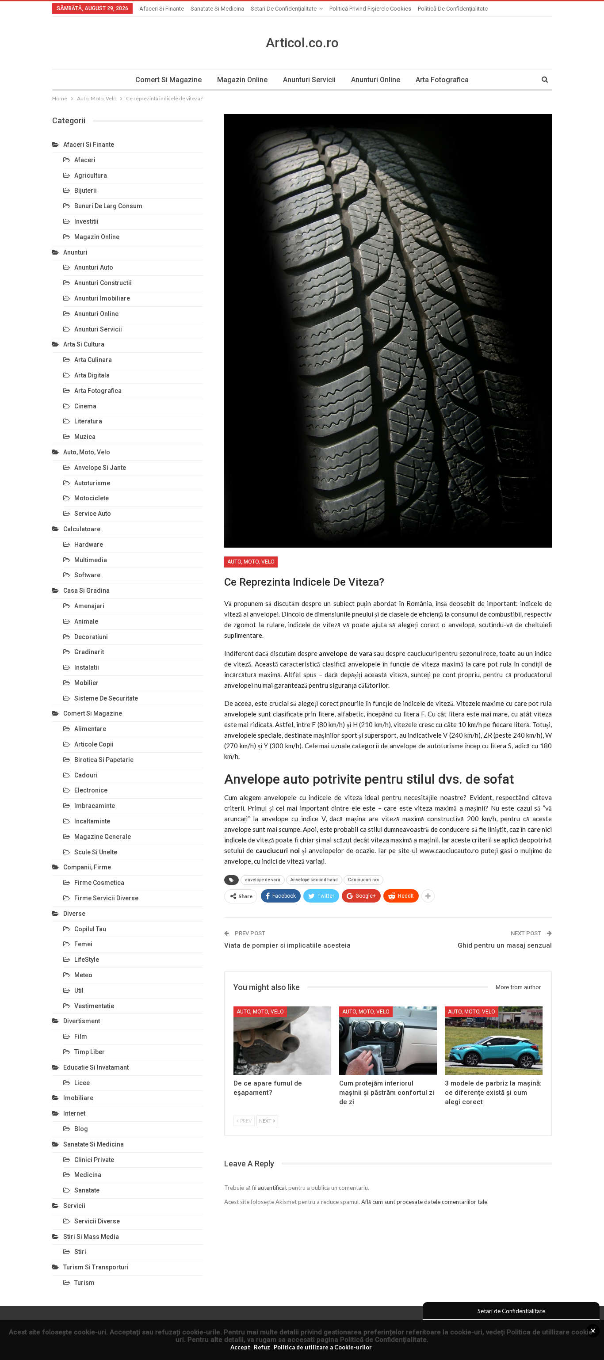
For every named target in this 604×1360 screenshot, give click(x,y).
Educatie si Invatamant (96, 1067)
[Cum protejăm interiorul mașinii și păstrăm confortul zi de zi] (388, 1040)
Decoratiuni (91, 636)
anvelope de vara (262, 879)
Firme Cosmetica (99, 882)
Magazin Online (242, 80)
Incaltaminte (92, 821)
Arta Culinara (93, 359)
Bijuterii (85, 190)
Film (80, 1036)
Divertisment (81, 1021)
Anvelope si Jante (100, 467)
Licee (82, 1082)
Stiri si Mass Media (91, 1236)
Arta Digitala (92, 375)
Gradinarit (89, 651)
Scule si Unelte (95, 852)
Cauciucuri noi (363, 879)
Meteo (83, 975)
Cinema (85, 406)
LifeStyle (86, 959)
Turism (84, 1282)
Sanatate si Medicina (217, 8)
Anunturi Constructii (103, 282)
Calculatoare (81, 529)
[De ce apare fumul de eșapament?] (282, 1040)
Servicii (74, 1205)
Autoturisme (92, 483)
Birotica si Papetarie (104, 759)
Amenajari (89, 606)
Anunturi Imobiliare (102, 298)
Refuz (262, 1347)
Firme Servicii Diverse (106, 898)
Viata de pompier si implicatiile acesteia (287, 945)
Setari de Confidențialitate (284, 8)
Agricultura (90, 175)
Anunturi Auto (93, 267)
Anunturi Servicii (309, 80)
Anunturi (75, 252)
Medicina (87, 1174)
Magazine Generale (102, 836)
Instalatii (86, 667)
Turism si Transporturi (96, 1267)
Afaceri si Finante (161, 8)
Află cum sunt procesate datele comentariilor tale (424, 1201)
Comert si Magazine (168, 80)
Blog (81, 1128)
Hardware (88, 544)
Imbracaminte (94, 805)
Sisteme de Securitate (106, 698)
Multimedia (90, 560)
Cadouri (86, 775)
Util (79, 990)
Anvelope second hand (314, 879)
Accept (240, 1347)
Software (87, 575)
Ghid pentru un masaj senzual (505, 945)
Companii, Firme (87, 867)
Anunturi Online (375, 80)
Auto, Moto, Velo (251, 562)
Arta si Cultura (83, 344)
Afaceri (85, 160)
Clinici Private (94, 1159)
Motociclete (91, 498)
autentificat (272, 1187)
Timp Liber (89, 1051)
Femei (83, 944)
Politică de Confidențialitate (383, 1340)
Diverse (74, 913)
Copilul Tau (90, 929)
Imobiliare (78, 1097)
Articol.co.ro (302, 42)
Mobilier (86, 682)
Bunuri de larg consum (108, 206)
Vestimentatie (94, 1006)
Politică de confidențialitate (453, 8)
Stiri (80, 1251)
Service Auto (92, 513)
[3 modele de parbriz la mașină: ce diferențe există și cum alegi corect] (494, 1040)
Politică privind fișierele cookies (370, 8)
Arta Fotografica (442, 80)
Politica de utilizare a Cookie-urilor (323, 1347)
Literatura (88, 421)
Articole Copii (94, 744)
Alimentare (90, 728)
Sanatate (86, 1190)
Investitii (86, 221)
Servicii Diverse (97, 1221)
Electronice (90, 790)
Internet (74, 1113)
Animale (86, 621)
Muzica (85, 436)
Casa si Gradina (86, 590)
